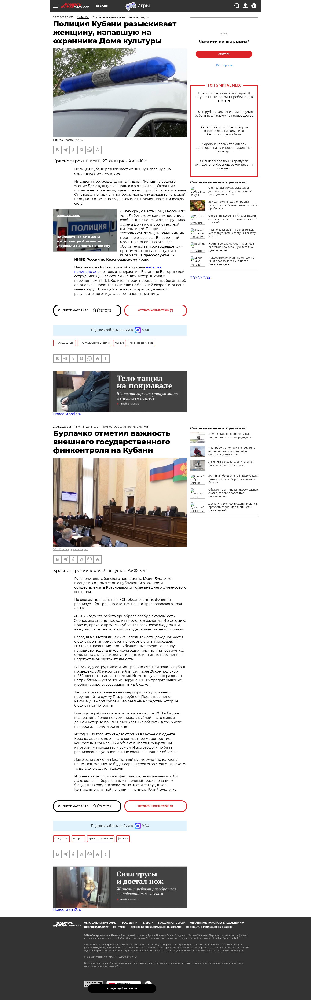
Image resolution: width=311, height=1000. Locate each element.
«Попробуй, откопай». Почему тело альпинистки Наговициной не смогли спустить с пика (231, 451)
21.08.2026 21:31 (62, 426)
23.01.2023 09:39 (63, 17)
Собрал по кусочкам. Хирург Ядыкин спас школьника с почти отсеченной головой (232, 219)
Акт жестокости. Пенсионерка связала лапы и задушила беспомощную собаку (224, 130)
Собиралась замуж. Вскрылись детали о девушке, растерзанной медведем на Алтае (230, 191)
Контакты (119, 927)
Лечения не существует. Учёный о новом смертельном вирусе (230, 463)
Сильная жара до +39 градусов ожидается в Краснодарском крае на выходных (224, 164)
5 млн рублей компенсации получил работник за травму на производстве (224, 113)
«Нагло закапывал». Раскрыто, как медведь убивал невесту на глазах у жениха (232, 233)
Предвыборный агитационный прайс (156, 927)
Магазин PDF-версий (171, 923)
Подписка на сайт (96, 927)
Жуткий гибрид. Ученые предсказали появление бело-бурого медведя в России (233, 479)
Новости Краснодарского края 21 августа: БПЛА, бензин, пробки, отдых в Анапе (224, 97)
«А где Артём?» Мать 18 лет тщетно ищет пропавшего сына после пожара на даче (231, 261)
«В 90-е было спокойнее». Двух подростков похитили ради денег (230, 435)
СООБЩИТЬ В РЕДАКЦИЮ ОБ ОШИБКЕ (209, 927)
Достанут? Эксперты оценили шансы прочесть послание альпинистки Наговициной (232, 507)
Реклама (147, 923)
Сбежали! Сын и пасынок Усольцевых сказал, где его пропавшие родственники (233, 493)
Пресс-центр (129, 923)
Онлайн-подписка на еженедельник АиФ (217, 923)
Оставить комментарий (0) (155, 310)
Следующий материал (122, 988)
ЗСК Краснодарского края (70, 549)
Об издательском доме (100, 923)
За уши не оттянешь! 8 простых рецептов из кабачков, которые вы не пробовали (233, 205)
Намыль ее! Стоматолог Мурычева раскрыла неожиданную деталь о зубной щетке (231, 247)
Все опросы (224, 65)
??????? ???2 (200, 277)
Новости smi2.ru (67, 414)
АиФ (80, 140)
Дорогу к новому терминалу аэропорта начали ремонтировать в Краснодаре (224, 147)
